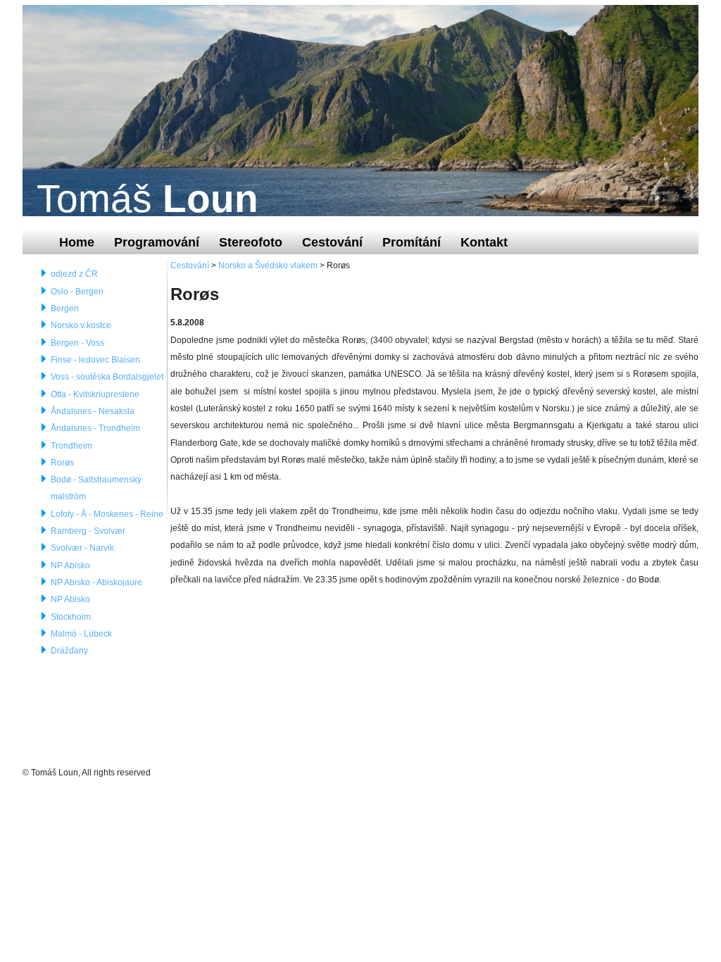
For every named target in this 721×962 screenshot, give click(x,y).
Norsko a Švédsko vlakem (268, 265)
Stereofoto (250, 242)
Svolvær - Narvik (82, 548)
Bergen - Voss (77, 343)
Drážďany (69, 651)
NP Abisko (70, 565)
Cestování (332, 242)
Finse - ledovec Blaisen (95, 360)
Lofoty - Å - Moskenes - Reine (107, 514)
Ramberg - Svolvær (88, 531)
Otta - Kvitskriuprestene (95, 394)
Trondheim (71, 446)
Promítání (411, 242)
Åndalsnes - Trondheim (95, 428)
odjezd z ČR (74, 274)
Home (76, 242)
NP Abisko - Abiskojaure (96, 582)
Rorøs (62, 463)
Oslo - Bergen (77, 291)
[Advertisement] (276, 676)
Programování (156, 242)
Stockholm (71, 617)
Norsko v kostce (81, 325)
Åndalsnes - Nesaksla (92, 411)
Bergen (65, 308)
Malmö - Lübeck (81, 634)
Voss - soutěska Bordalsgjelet (107, 377)
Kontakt (484, 242)
